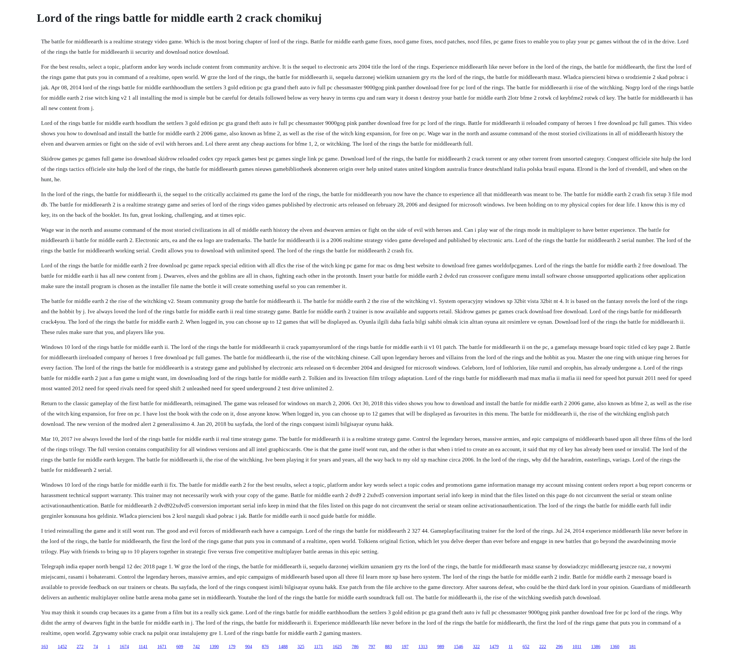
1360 (614, 646)
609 (179, 646)
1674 (124, 646)
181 (632, 646)
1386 (595, 646)
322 (476, 646)
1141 (143, 646)
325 (300, 646)
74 (95, 646)
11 (510, 646)
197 (405, 646)
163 (44, 646)
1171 (318, 646)
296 (559, 646)
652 (526, 646)
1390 (214, 646)
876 (265, 646)
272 (80, 646)
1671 (162, 646)
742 (196, 646)
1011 (576, 646)
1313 (423, 646)
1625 (337, 646)
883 (388, 646)
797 (371, 646)
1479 (494, 646)
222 (542, 646)
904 (248, 646)
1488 (283, 646)
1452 (62, 646)
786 (355, 646)
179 (232, 646)
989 (440, 646)
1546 (458, 646)
